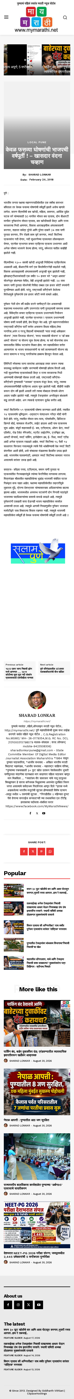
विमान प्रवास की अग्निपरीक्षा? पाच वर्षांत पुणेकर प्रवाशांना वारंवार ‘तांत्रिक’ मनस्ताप (47, 927)
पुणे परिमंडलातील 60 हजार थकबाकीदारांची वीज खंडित (52, 670)
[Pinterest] (41, 851)
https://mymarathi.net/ (37, 721)
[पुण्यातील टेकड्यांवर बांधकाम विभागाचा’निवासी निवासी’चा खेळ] (14, 945)
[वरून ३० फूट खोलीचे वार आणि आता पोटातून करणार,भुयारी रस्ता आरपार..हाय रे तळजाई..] (14, 891)
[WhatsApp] (50, 851)
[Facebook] (30, 812)
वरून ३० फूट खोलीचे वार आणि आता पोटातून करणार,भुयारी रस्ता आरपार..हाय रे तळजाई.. (48, 890)
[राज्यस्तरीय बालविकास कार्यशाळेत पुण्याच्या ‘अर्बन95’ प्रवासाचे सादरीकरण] (37, 1156)
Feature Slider (13, 1338)
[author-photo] (6, 1061)
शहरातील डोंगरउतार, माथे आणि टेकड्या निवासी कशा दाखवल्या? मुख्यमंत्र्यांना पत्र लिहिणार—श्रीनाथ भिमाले (46, 962)
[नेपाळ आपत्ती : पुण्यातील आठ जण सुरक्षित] (37, 1092)
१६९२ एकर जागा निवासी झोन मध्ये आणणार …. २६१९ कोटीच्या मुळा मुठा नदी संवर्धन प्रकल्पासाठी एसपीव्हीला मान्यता (19, 673)
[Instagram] (18, 1305)
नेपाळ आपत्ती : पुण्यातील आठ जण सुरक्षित (26, 1120)
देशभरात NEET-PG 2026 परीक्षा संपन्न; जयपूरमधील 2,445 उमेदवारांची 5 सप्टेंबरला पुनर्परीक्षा (34, 1255)
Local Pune (37, 142)
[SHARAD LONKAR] (37, 700)
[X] (37, 812)
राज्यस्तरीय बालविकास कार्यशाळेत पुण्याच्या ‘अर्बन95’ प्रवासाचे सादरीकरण (33, 1186)
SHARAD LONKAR (39, 174)
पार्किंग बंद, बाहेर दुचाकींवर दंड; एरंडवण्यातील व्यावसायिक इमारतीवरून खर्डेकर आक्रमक (35, 1053)
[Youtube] (43, 812)
